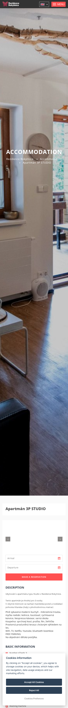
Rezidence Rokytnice (20, 159)
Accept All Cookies (34, 682)
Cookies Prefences (34, 698)
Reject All (34, 690)
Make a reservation (34, 576)
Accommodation (51, 159)
